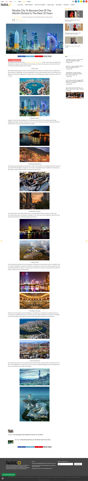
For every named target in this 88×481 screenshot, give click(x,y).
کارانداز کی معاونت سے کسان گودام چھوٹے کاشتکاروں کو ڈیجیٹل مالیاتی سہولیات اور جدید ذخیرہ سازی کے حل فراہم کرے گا (74, 73)
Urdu (19, 1)
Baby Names (44, 477)
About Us (12, 477)
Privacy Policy (68, 477)
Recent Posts (68, 9)
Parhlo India (25, 477)
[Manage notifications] (3, 478)
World (29, 1)
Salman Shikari (20, 19)
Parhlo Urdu (50, 4)
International (18, 17)
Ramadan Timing (56, 477)
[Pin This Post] (39, 56)
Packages (66, 4)
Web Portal (39, 477)
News (10, 1)
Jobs (35, 477)
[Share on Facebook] (22, 56)
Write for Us (78, 477)
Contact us (20, 477)
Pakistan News (29, 4)
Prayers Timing (49, 477)
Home (2, 1)
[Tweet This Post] (30, 56)
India (24, 1)
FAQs (16, 477)
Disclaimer (73, 477)
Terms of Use (62, 477)
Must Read (20, 4)
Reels (15, 1)
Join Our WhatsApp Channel (9, 474)
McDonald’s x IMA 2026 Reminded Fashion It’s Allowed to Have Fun (44, 463)
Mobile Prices (30, 477)
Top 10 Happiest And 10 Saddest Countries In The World (28, 434)
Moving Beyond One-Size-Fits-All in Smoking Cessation (42, 468)
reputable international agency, (34, 62)
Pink (7, 1)
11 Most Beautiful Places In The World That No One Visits (35, 439)
